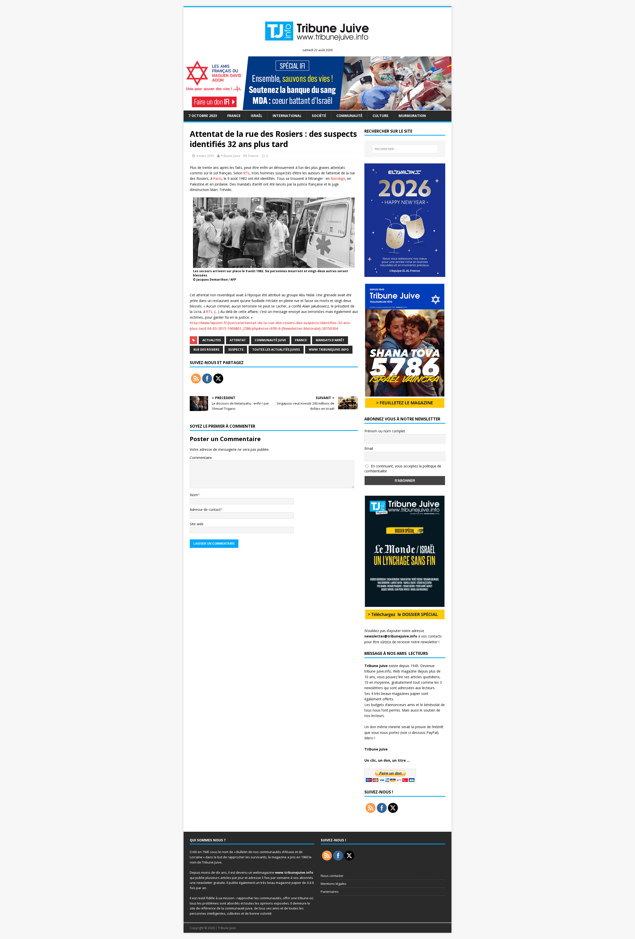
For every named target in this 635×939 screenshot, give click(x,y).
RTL (246, 173)
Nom (194, 494)
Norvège (338, 178)
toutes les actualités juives (276, 349)
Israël (256, 115)
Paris (217, 178)
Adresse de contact (205, 509)
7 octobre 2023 (203, 115)
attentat (238, 340)
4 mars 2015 (205, 155)
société (319, 115)
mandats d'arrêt (330, 340)
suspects (235, 349)
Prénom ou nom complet (384, 431)
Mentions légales (334, 883)
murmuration (412, 115)
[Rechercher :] (404, 149)
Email (368, 448)
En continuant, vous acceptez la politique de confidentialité (402, 469)
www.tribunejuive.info (329, 349)
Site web (196, 524)
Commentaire (201, 457)
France (234, 115)
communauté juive (270, 340)
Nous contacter (332, 875)
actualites (211, 340)
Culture (380, 115)
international (287, 115)
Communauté (349, 115)
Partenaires (330, 891)
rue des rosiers (206, 349)
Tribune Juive (230, 155)
